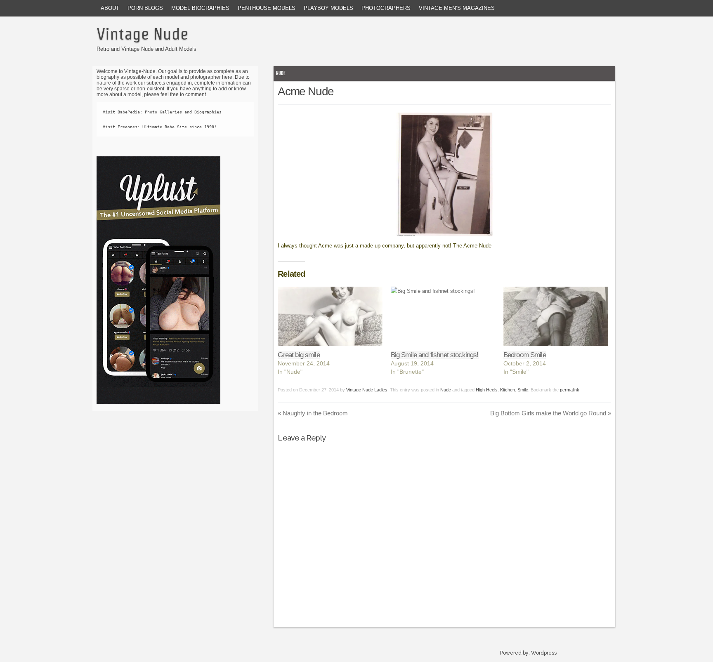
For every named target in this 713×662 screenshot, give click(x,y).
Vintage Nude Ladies (366, 389)
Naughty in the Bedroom (313, 413)
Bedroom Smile (524, 355)
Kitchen (507, 389)
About (110, 8)
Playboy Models (328, 8)
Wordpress (544, 653)
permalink (569, 389)
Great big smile (298, 355)
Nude (281, 73)
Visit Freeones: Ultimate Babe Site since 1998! (160, 127)
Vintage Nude (142, 34)
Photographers (386, 8)
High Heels (487, 389)
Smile (522, 389)
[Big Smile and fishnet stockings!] (443, 316)
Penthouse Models (266, 8)
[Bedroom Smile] (555, 316)
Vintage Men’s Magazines (457, 8)
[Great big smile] (330, 316)
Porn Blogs (145, 8)
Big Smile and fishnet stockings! (435, 355)
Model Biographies (200, 8)
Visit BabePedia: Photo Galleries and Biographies (162, 112)
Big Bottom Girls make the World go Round (550, 413)
